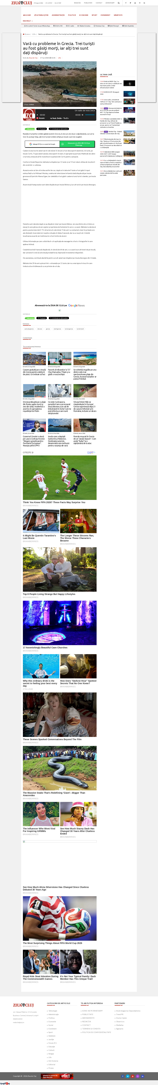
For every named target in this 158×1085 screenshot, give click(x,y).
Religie (51, 1054)
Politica (51, 1018)
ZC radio (71, 26)
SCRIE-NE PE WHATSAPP (92, 1011)
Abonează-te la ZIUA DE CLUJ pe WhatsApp (79, 144)
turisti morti (80, 329)
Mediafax (120, 1025)
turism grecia (69, 329)
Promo (51, 1068)
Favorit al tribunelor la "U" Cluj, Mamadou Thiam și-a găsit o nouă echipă (59, 372)
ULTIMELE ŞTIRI (42, 15)
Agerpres (119, 1029)
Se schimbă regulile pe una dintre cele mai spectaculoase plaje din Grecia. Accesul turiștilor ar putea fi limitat (84, 374)
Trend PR (119, 1014)
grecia (48, 329)
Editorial (51, 1064)
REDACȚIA (86, 1021)
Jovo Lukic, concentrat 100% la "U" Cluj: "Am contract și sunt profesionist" (111, 102)
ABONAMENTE (88, 1018)
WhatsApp (110, 3)
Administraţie (58, 15)
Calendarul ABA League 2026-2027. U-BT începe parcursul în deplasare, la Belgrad (111, 154)
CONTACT (86, 1025)
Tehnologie (52, 1011)
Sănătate (118, 15)
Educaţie (51, 1047)
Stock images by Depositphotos (128, 1011)
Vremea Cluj (99, 26)
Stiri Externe (53, 1061)
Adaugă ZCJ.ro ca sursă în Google (44, 144)
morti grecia (57, 329)
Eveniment (105, 15)
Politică (72, 15)
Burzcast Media (87, 1081)
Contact (99, 3)
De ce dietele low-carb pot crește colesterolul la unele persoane (111, 173)
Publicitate (88, 3)
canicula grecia (29, 329)
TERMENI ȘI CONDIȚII (91, 1029)
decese (39, 329)
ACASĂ (28, 15)
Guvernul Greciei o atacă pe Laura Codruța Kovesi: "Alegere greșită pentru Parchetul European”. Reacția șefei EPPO (34, 441)
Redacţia (77, 3)
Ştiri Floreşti (114, 26)
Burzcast (77, 1081)
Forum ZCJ (52, 1043)
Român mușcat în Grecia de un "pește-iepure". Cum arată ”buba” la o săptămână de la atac (84, 439)
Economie (83, 15)
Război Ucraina (84, 26)
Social (50, 1025)
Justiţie (51, 1039)
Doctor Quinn (121, 1018)
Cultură (51, 1050)
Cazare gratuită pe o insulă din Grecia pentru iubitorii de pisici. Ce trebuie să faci (34, 372)
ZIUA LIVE (58, 26)
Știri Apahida (129, 26)
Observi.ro (120, 1021)
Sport (94, 15)
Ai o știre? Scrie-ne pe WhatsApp (38, 26)
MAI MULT (27, 21)
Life (34, 34)
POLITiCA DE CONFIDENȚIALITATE (96, 1032)
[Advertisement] (60, 204)
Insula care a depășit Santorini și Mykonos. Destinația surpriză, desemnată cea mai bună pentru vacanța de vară (58, 441)
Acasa (27, 34)
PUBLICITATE (87, 1014)
